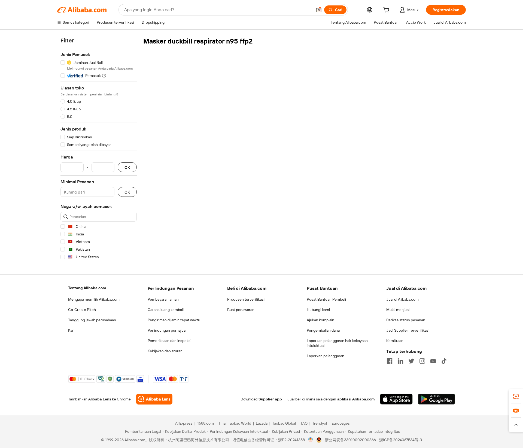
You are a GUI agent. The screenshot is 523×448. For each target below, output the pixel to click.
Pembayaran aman (163, 299)
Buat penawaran (240, 309)
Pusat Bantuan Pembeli (326, 299)
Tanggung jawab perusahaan (92, 320)
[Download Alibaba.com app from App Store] (396, 399)
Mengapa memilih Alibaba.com (94, 299)
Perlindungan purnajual (167, 330)
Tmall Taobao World (234, 423)
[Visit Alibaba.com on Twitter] (411, 361)
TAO (304, 423)
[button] (318, 10)
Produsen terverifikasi (245, 299)
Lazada (261, 423)
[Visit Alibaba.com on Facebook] (389, 361)
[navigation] (98, 150)
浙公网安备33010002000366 (350, 440)
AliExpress (184, 423)
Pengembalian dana (323, 330)
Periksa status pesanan (405, 320)
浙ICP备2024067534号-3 (400, 440)
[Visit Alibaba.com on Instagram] (422, 361)
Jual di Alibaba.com (402, 299)
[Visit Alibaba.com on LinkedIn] (400, 361)
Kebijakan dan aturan (165, 351)
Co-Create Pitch (82, 309)
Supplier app (270, 399)
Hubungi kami (318, 309)
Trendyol (319, 423)
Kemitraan (394, 340)
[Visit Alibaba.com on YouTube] (433, 361)
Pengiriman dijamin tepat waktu (174, 320)
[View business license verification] (310, 440)
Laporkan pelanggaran (325, 356)
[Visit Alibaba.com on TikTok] (444, 361)
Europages (341, 423)
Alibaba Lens (99, 399)
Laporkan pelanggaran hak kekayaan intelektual (337, 343)
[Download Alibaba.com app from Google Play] (436, 399)
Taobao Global (284, 423)
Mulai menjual (397, 309)
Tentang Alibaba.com (87, 288)
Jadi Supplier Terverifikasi (407, 330)
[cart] (387, 10)
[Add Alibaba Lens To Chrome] (154, 399)
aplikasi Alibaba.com (356, 399)
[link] (516, 396)
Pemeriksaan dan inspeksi (169, 340)
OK (127, 167)
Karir (72, 330)
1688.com (205, 423)
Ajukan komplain (320, 320)
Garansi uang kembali (166, 309)
